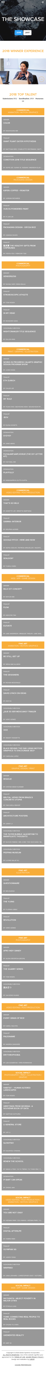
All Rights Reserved (11, 1355)
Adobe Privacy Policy (35, 1357)
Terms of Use (19, 1357)
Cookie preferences (23, 1365)
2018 (19, 32)
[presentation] (4, 79)
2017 (27, 32)
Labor (31, 1359)
